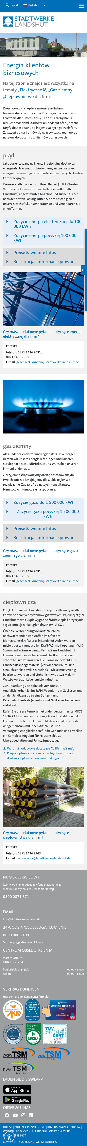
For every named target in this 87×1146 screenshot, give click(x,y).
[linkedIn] (30, 1116)
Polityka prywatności (29, 1127)
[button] (43, 224)
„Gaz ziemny (60, 90)
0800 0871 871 (16, 896)
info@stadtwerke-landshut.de (21, 919)
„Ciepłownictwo (18, 96)
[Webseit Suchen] (7, 5)
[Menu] (81, 5)
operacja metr (59, 1131)
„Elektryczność (32, 90)
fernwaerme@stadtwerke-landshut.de (43, 858)
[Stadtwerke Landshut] (28, 21)
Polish (32, 5)
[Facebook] (7, 1116)
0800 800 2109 (16, 935)
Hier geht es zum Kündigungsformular (26, 996)
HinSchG (41, 1131)
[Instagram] (23, 1116)
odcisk (7, 1127)
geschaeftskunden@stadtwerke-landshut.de (47, 362)
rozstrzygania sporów (63, 1127)
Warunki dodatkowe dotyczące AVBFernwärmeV (40, 748)
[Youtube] (15, 1116)
